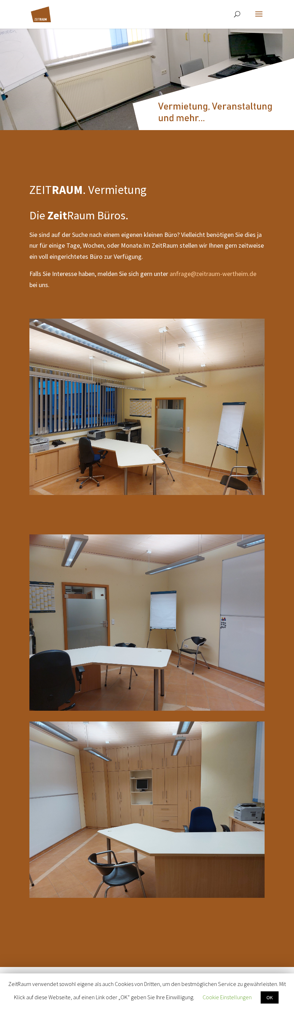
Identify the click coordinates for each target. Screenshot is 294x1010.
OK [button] (269, 997)
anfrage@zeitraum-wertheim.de (213, 274)
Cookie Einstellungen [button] (227, 997)
